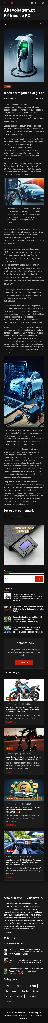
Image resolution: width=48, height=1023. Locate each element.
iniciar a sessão (16, 516)
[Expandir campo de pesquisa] (39, 23)
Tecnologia (10, 1001)
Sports (20, 996)
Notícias (10, 798)
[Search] (39, 579)
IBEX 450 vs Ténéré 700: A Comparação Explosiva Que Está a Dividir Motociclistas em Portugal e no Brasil (28, 597)
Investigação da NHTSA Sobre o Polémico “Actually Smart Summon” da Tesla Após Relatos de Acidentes (28, 629)
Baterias (20, 986)
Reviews (9, 748)
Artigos (7, 86)
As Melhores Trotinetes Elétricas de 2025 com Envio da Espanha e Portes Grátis (28, 609)
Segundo (7, 163)
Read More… (11, 722)
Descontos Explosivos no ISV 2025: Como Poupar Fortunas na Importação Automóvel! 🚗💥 (27, 619)
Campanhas (11, 991)
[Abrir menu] (5, 23)
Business (32, 986)
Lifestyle (24, 991)
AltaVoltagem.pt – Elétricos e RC (23, 897)
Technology (32, 996)
